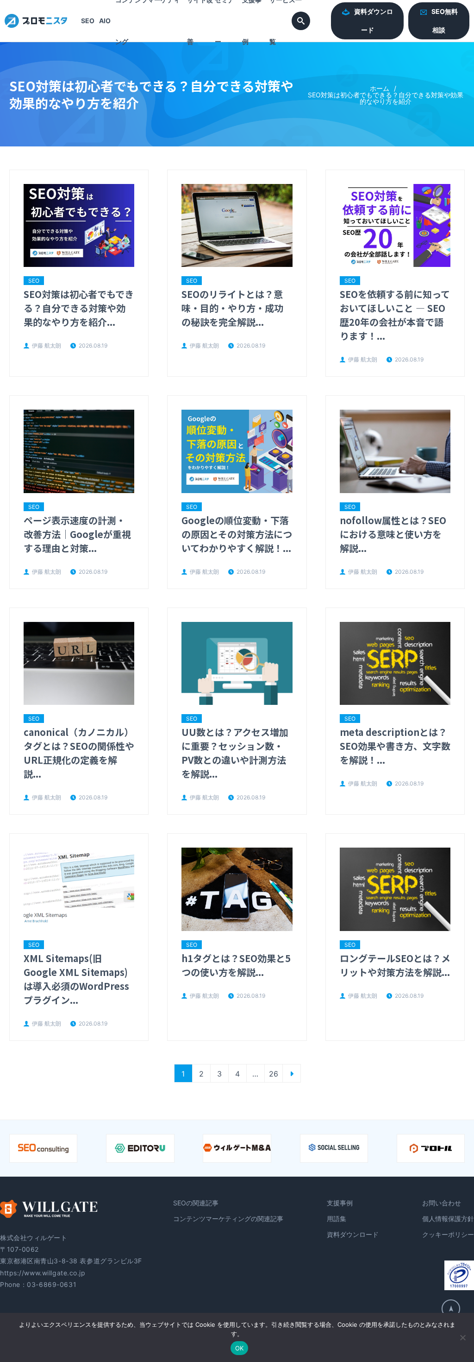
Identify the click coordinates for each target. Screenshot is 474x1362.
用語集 (336, 1219)
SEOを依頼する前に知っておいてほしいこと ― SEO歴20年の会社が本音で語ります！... (395, 314)
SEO (87, 21)
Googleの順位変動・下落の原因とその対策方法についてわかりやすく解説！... (236, 534)
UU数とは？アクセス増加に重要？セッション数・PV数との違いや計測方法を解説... (234, 752)
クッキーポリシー (448, 1234)
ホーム (379, 88)
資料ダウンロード (373, 20)
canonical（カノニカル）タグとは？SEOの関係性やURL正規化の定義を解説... (79, 752)
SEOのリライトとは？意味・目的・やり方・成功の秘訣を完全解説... (232, 308)
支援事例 (340, 1203)
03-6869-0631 (51, 1284)
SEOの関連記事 (195, 1203)
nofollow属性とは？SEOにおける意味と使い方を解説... (393, 534)
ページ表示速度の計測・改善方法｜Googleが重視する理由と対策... (77, 534)
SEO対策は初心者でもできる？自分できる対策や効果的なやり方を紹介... (79, 308)
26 (273, 1073)
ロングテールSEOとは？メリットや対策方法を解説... (395, 965)
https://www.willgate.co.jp (43, 1273)
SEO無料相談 (444, 20)
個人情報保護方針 (448, 1219)
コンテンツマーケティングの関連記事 (228, 1219)
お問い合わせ (441, 1203)
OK (239, 1348)
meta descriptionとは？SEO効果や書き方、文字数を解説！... (395, 746)
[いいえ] (462, 1337)
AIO (105, 21)
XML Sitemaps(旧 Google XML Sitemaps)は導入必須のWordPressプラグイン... (76, 979)
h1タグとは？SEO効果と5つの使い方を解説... (236, 965)
